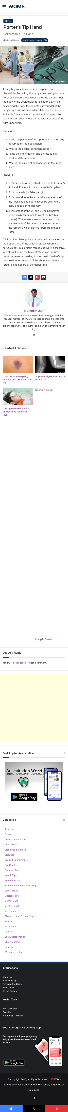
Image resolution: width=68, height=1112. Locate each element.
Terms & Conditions (12, 984)
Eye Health (10, 865)
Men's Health (11, 901)
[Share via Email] (43, 277)
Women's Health (13, 952)
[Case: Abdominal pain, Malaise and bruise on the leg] (18, 364)
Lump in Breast (43, 639)
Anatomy (9, 829)
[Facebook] (24, 277)
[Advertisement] (34, 708)
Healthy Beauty (13, 880)
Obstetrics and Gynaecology (20, 916)
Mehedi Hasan (12, 40)
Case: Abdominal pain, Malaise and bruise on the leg (17, 379)
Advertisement (10, 991)
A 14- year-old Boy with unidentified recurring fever (16, 411)
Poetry (8, 931)
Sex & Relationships (15, 936)
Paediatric (10, 921)
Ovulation (7, 1012)
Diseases (9, 854)
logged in (21, 662)
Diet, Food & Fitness (15, 849)
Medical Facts (12, 895)
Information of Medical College (21, 885)
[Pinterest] (37, 277)
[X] (30, 277)
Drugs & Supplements (16, 860)
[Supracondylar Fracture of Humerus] (50, 364)
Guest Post (8, 987)
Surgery (9, 947)
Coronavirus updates (16, 839)
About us (7, 977)
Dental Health (12, 844)
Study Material (12, 942)
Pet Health (10, 926)
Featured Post (12, 870)
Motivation (10, 911)
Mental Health (12, 906)
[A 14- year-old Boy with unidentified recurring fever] (18, 396)
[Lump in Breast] (50, 512)
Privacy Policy (9, 980)
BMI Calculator (9, 1008)
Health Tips (11, 875)
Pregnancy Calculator (13, 1015)
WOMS (57, 1079)
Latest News (11, 890)
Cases (8, 21)
